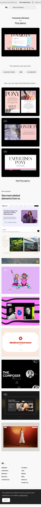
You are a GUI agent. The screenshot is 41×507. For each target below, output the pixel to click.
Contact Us (24, 482)
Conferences (5, 479)
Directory (4, 476)
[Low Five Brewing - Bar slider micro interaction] (20, 280)
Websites (4, 467)
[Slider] (20, 311)
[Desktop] (20, 101)
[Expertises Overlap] (20, 162)
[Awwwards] (6, 7)
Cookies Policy (23, 495)
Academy (24, 467)
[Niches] (20, 218)
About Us (24, 479)
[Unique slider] (20, 374)
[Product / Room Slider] (20, 249)
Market (23, 473)
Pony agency (20, 23)
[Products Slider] (20, 405)
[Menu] (20, 132)
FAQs (23, 476)
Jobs (22, 470)
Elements (4, 473)
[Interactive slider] (20, 437)
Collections (5, 470)
